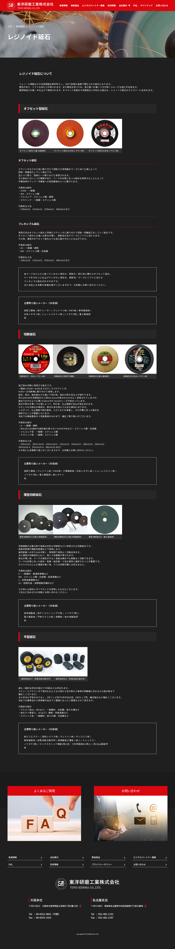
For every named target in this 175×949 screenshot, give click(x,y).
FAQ (135, 5)
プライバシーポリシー (102, 864)
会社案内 (124, 5)
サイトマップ (146, 5)
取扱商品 (75, 5)
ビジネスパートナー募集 (93, 5)
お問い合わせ (162, 5)
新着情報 (63, 5)
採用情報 (112, 5)
